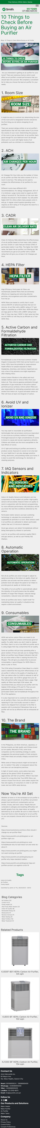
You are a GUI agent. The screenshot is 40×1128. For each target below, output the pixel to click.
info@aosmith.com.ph (13, 1093)
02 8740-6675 (13, 1090)
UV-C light (5, 448)
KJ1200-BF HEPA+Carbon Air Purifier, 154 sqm (20, 1063)
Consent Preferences (8, 1127)
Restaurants (5, 913)
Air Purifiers (4, 882)
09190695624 (11, 1083)
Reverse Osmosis (7, 915)
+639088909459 (15, 1086)
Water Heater (5, 1106)
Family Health (5, 884)
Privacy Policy (6, 1122)
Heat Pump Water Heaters (9, 906)
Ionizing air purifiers (19, 448)
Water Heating (6, 917)
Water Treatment (7, 921)
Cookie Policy (6, 1124)
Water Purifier (5, 1109)
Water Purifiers (6, 919)
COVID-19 (5, 902)
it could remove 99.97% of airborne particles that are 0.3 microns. (18, 305)
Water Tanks (5, 1113)
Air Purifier (4, 1111)
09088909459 (23, 1083)
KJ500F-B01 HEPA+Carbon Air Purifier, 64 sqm (20, 972)
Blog (2, 40)
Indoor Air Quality (6, 880)
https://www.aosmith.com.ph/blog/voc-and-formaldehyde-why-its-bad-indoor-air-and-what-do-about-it (19, 844)
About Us (4, 1120)
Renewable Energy (7, 910)
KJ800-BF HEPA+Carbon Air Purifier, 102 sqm (20, 1018)
